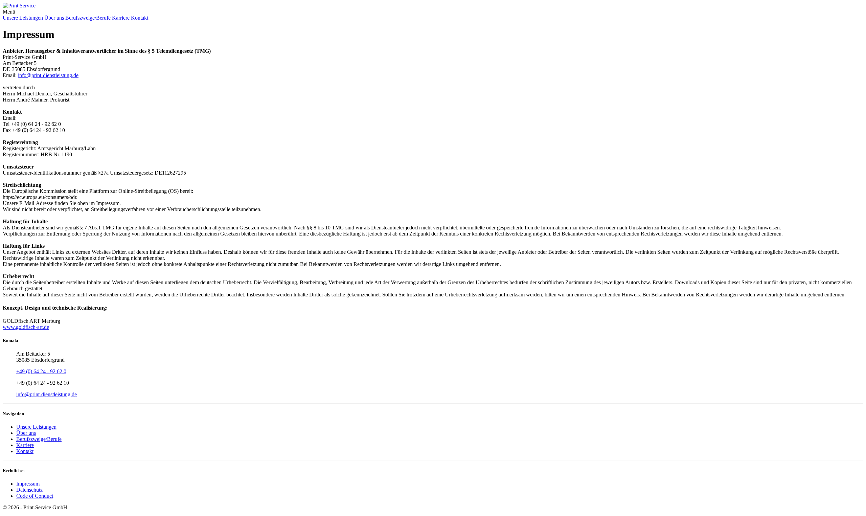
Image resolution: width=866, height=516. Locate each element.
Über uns (54, 18)
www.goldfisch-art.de (26, 327)
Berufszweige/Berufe (88, 18)
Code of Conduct (34, 496)
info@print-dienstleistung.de (48, 75)
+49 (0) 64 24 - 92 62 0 (41, 371)
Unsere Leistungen (23, 18)
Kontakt (139, 18)
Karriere (121, 18)
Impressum (28, 484)
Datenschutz (29, 490)
